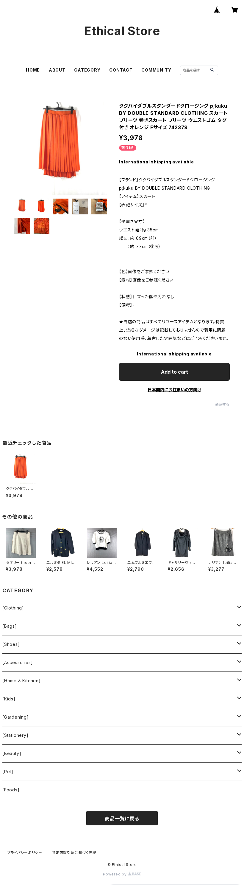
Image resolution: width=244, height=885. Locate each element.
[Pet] (7, 771)
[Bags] (9, 626)
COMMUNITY (156, 69)
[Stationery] (15, 735)
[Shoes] (11, 644)
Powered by (115, 874)
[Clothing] (13, 607)
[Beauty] (11, 753)
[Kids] (8, 698)
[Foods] (11, 789)
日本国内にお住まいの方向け (174, 389)
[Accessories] (17, 662)
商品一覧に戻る (122, 818)
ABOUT (57, 69)
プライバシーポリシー (24, 852)
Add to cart (174, 372)
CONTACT (121, 69)
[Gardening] (15, 717)
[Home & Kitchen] (21, 680)
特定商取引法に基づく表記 (74, 852)
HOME (33, 69)
